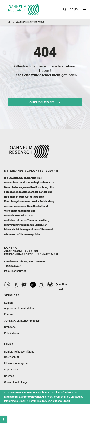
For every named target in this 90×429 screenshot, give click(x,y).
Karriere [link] (8, 302)
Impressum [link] (11, 369)
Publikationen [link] (12, 333)
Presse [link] (8, 314)
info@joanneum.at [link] (15, 270)
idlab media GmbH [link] (15, 400)
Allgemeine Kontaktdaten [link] (19, 308)
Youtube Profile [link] (24, 285)
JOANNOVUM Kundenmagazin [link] (22, 320)
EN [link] (76, 9)
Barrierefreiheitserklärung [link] (19, 351)
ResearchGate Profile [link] (33, 285)
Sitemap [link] (9, 375)
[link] (3, 419)
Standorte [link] (10, 326)
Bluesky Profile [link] (50, 285)
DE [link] (71, 9)
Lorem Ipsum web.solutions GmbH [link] (49, 400)
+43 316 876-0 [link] (12, 266)
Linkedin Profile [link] (7, 285)
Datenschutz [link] (11, 357)
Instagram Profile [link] (41, 285)
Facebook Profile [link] (16, 285)
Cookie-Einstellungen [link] (16, 382)
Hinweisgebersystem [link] (16, 363)
